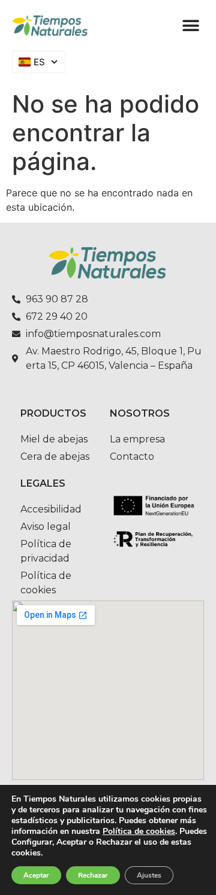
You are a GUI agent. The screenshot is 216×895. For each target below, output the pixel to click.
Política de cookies (139, 831)
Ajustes (149, 875)
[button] (190, 25)
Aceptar (36, 875)
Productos (53, 413)
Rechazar (93, 875)
